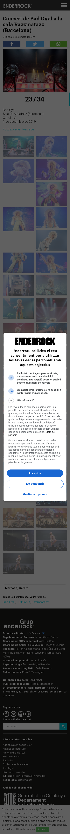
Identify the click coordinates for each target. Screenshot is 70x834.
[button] (35, 400)
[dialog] (35, 417)
